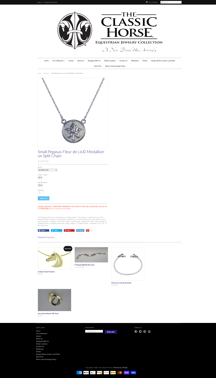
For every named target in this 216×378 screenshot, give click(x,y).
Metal (40, 167)
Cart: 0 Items (153, 2)
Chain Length (42, 175)
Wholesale (135, 61)
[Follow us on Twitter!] (140, 332)
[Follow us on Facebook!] (136, 332)
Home (46, 61)
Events (71, 61)
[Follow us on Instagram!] (149, 332)
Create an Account (50, 2)
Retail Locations (110, 61)
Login (39, 2)
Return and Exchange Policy (115, 66)
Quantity (41, 190)
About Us (80, 61)
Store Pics (97, 66)
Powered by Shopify (120, 367)
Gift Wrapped (42, 182)
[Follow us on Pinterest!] (145, 332)
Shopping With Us (94, 61)
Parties (144, 61)
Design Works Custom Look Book (163, 61)
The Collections (58, 61)
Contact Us (123, 61)
